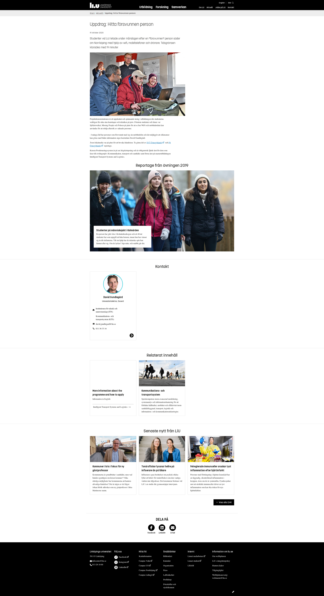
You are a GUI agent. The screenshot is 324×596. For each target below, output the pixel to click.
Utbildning (146, 7)
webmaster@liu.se (219, 578)
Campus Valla (144, 560)
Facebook (123, 557)
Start (92, 13)
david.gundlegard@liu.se (106, 324)
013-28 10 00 (97, 564)
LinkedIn (122, 567)
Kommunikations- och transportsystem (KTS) (105, 318)
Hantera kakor (218, 565)
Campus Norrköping (147, 570)
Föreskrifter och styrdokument (169, 586)
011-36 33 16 (101, 328)
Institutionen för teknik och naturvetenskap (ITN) (106, 310)
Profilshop (167, 579)
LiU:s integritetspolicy (221, 560)
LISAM (191, 565)
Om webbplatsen (219, 556)
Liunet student (193, 560)
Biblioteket (167, 556)
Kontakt (231, 7)
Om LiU (201, 7)
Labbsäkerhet (168, 574)
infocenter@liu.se (99, 560)
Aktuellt (210, 7)
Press (165, 570)
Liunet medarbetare (195, 556)
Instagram (123, 562)
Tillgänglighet (217, 570)
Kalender (167, 560)
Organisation (168, 565)
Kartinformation (145, 556)
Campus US (144, 565)
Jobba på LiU (220, 7)
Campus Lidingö (145, 574)
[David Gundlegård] (113, 335)
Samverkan (178, 7)
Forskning (162, 7)
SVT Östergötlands (154, 142)
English (222, 3)
